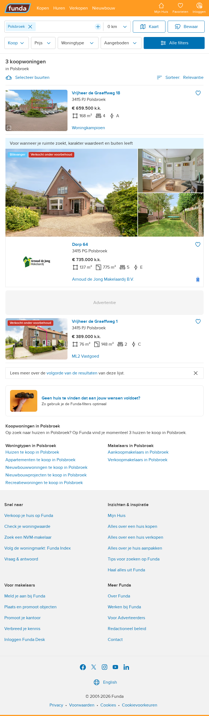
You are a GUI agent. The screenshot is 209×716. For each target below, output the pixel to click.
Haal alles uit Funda (126, 570)
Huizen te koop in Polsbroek (32, 452)
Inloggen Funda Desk (24, 639)
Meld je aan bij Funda (24, 596)
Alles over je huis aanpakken (135, 548)
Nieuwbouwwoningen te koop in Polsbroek (46, 467)
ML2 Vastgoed (85, 356)
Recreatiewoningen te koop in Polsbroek (44, 482)
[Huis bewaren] (198, 93)
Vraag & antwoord (21, 559)
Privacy (56, 705)
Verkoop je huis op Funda (28, 515)
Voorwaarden (81, 705)
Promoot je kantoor (22, 618)
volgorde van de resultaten (72, 373)
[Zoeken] (98, 26)
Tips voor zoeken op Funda (133, 559)
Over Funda (119, 596)
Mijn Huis (116, 515)
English (110, 682)
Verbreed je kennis (22, 628)
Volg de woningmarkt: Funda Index (37, 548)
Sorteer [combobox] (184, 77)
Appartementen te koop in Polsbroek (40, 460)
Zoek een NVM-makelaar (27, 537)
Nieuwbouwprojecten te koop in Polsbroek (46, 475)
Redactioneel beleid (127, 628)
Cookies (108, 705)
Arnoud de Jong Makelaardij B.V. (103, 279)
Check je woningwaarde (27, 526)
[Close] (30, 26)
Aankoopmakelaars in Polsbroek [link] (138, 452)
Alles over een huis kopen (132, 526)
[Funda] (17, 8)
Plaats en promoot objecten (30, 607)
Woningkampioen (88, 128)
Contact (115, 639)
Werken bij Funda (124, 607)
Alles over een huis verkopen (135, 537)
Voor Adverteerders (126, 618)
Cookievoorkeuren (139, 705)
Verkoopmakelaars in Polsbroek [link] (137, 460)
